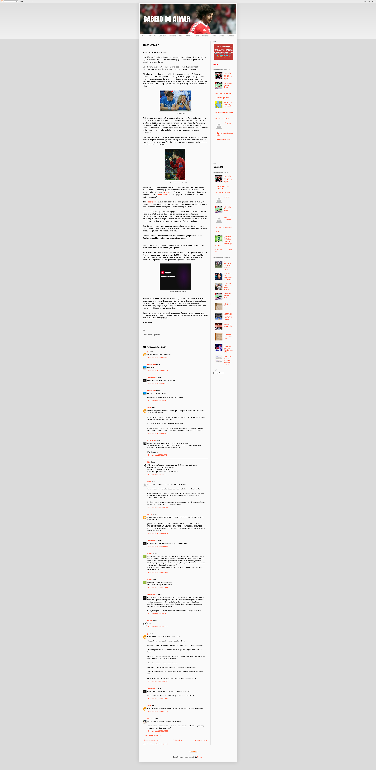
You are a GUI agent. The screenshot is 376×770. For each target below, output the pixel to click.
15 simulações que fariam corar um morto (227, 265)
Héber (149, 553)
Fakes (214, 36)
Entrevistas (152, 36)
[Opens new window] (175, 111)
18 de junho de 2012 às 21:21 (157, 546)
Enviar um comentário (153, 736)
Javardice (163, 36)
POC (148, 462)
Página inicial (177, 740)
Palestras (172, 36)
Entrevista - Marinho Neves (228, 85)
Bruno (149, 514)
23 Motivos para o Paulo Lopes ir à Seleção (228, 286)
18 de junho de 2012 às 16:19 (157, 401)
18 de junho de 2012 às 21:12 (157, 533)
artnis (149, 408)
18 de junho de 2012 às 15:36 (157, 357)
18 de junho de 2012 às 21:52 (157, 614)
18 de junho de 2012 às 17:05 (157, 433)
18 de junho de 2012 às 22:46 (157, 681)
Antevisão (227, 197)
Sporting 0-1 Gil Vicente (228, 218)
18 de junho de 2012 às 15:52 (157, 370)
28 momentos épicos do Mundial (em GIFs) (228, 348)
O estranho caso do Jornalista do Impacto (228, 76)
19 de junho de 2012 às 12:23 (157, 731)
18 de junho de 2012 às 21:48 (157, 587)
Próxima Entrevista (222, 119)
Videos (221, 36)
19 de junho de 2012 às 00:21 (157, 711)
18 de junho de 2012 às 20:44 (157, 507)
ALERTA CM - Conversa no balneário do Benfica (228, 317)
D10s (143, 36)
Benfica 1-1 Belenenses (223, 93)
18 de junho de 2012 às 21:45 (157, 572)
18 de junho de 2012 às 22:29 (157, 627)
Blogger (200, 757)
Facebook (230, 36)
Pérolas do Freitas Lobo (228, 325)
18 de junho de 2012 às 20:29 (157, 475)
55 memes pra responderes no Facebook (228, 276)
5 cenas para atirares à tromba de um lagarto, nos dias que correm (223, 240)
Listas (197, 36)
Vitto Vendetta (152, 377)
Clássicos (205, 36)
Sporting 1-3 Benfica (222, 192)
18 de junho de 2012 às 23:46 (157, 698)
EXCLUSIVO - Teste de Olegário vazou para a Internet (228, 360)
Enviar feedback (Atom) (159, 744)
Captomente (151, 364)
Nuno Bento (151, 440)
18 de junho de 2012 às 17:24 (157, 455)
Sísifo (149, 482)
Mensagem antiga (201, 740)
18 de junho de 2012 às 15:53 (157, 383)
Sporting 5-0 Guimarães (223, 227)
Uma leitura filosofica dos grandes (228, 104)
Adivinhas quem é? (222, 98)
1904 (217, 232)
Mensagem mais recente (151, 740)
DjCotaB (188, 36)
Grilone (150, 621)
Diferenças (227, 123)
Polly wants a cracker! (223, 139)
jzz (148, 351)
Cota (180, 36)
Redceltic (150, 718)
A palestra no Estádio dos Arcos (228, 336)
